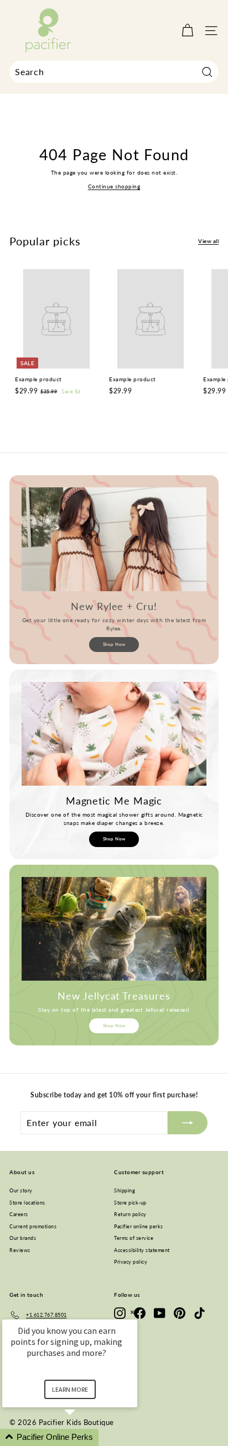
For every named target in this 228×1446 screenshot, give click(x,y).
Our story (21, 1190)
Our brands (22, 1238)
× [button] (132, 1312)
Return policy (130, 1214)
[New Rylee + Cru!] (114, 539)
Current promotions (32, 1226)
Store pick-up (130, 1203)
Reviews (19, 1250)
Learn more (70, 1389)
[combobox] (114, 72)
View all (208, 241)
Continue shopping (114, 186)
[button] (83, 1437)
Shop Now (114, 644)
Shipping (124, 1190)
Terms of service (133, 1238)
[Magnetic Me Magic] (114, 734)
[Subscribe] (188, 1122)
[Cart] (187, 30)
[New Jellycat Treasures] (114, 929)
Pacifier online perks (138, 1226)
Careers (18, 1214)
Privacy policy (130, 1262)
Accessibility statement (142, 1250)
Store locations (27, 1203)
